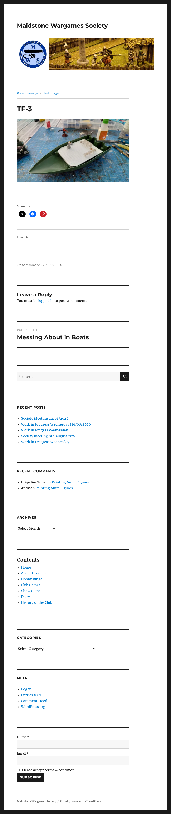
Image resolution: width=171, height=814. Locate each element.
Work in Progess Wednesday (44, 430)
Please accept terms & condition (48, 770)
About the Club (33, 573)
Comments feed (34, 701)
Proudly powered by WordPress (80, 801)
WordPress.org (33, 707)
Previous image (27, 93)
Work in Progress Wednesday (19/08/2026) (56, 424)
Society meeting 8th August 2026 (49, 436)
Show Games (31, 591)
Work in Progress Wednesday (45, 442)
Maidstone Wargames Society (62, 25)
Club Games (30, 585)
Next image (51, 93)
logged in (46, 301)
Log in (26, 689)
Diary (25, 597)
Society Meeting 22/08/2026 (45, 418)
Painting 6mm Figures (70, 482)
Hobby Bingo (32, 579)
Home (26, 567)
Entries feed (31, 695)
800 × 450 (55, 265)
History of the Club (36, 602)
